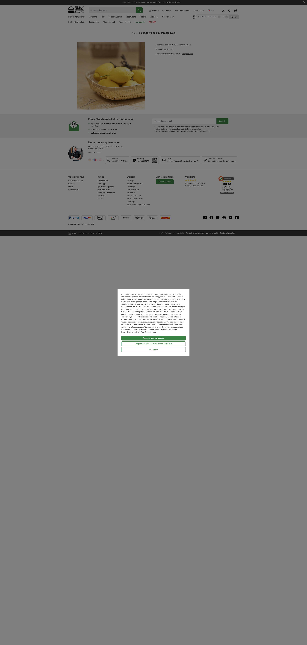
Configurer (153, 349)
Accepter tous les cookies (153, 338)
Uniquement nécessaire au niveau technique (153, 344)
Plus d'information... (148, 332)
